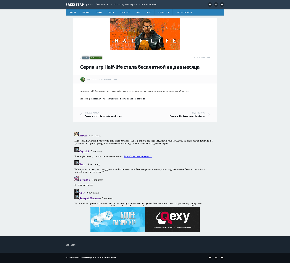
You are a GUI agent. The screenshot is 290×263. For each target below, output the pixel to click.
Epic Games (125, 12)
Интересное (163, 12)
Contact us (71, 244)
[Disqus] (145, 168)
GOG (138, 12)
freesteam (97, 79)
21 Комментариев (203, 57)
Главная (72, 12)
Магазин (86, 12)
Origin (111, 12)
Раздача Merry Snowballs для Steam (103, 114)
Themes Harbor (110, 258)
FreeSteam (75, 4)
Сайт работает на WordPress (78, 258)
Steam (99, 12)
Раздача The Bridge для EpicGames (187, 114)
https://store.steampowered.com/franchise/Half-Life (118, 98)
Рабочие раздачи (184, 12)
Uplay (148, 12)
